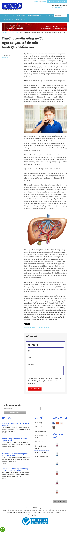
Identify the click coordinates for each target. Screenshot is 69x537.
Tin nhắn (31, 364)
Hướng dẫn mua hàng (40, 447)
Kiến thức (20, 20)
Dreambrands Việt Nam (41, 436)
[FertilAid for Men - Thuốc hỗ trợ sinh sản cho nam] (56, 465)
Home (4, 32)
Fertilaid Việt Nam (41, 431)
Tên (29, 351)
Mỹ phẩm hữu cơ (40, 442)
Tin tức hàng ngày (12, 32)
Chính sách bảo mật (41, 456)
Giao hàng (38, 422)
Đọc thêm (4, 433)
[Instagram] (53, 427)
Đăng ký (43, 1)
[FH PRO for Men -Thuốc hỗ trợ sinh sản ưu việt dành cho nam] (56, 455)
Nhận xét (5, 60)
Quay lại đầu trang (60, 501)
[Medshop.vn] (12, 7)
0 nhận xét (5, 57)
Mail (29, 358)
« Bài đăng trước (29, 327)
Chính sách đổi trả (41, 452)
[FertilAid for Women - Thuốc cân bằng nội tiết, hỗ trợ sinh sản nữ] (56, 474)
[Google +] (57, 423)
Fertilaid (20, 16)
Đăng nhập (37, 1)
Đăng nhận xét (35, 389)
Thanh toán (39, 427)
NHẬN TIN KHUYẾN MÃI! (12, 405)
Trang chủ (8, 16)
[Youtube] (61, 423)
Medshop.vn (39, 508)
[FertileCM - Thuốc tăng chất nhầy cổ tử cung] (56, 483)
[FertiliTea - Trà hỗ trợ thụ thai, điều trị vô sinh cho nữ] (56, 493)
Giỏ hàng (58, 2)
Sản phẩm (47, 16)
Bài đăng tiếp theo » (44, 327)
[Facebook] (53, 423)
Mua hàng (8, 20)
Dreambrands (33, 16)
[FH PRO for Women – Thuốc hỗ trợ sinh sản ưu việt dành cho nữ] (56, 446)
